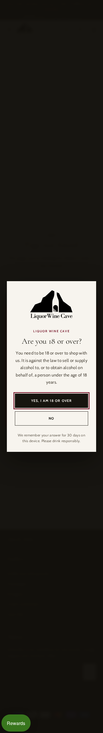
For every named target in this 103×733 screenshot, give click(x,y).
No (51, 418)
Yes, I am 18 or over (51, 400)
